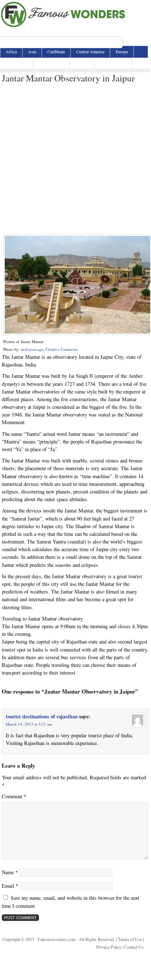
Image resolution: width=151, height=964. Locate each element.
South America (113, 63)
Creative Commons (62, 349)
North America (51, 63)
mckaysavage (32, 349)
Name (10, 872)
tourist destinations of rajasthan (42, 716)
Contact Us (134, 947)
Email (10, 885)
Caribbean (56, 51)
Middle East (16, 63)
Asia (32, 51)
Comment (14, 796)
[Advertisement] (75, 159)
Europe (122, 51)
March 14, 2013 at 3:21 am (29, 724)
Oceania (82, 63)
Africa (11, 51)
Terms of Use (130, 939)
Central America (90, 51)
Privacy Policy (108, 947)
